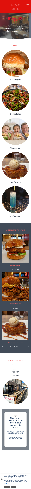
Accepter (15, 442)
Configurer (6, 483)
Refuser (14, 487)
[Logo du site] (15, 12)
